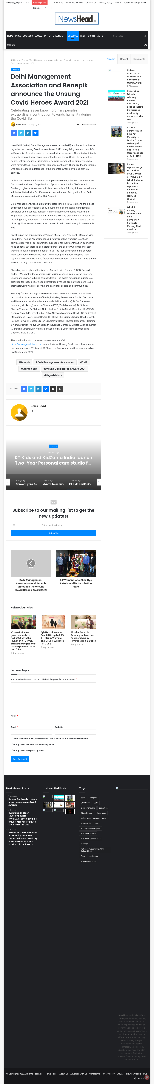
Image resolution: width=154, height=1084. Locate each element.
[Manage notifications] (147, 1077)
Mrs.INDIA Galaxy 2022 (90, 838)
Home (10, 36)
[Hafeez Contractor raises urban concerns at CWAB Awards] (116, 74)
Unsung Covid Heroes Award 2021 (65, 368)
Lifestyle (73, 36)
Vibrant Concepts (88, 861)
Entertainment (57, 36)
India (18, 36)
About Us (58, 2)
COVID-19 (85, 803)
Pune (83, 856)
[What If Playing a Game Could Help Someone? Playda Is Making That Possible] (116, 211)
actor (83, 798)
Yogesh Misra (54, 375)
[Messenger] (35, 133)
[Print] (60, 389)
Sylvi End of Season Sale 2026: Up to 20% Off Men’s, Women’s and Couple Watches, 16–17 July (53, 638)
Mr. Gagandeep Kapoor (90, 828)
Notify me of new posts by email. (29, 750)
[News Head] (77, 18)
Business (28, 36)
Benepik (25, 362)
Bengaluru (93, 798)
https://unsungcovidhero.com (26, 344)
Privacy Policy (105, 2)
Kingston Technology (90, 823)
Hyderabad (101, 813)
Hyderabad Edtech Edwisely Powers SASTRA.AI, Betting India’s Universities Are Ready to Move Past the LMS (135, 105)
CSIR (96, 803)
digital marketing (88, 808)
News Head (21, 124)
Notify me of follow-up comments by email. (34, 744)
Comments (139, 59)
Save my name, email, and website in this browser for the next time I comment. (51, 738)
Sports (91, 36)
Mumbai (84, 844)
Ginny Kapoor (86, 813)
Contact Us (91, 2)
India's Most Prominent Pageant (94, 818)
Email (14, 727)
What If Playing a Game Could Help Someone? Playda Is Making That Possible (134, 218)
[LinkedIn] (28, 133)
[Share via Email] (53, 389)
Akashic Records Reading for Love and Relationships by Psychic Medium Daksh (83, 636)
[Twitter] (21, 133)
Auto (100, 36)
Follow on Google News (135, 2)
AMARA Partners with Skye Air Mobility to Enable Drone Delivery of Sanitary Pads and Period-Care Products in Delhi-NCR (135, 142)
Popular (110, 59)
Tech (83, 36)
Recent (124, 59)
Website (59, 727)
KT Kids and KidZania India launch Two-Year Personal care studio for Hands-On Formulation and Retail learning (53, 465)
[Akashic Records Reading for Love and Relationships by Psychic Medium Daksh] (83, 622)
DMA (85, 362)
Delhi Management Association (55, 362)
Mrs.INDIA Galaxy (88, 833)
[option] (53, 460)
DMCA (118, 2)
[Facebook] (14, 133)
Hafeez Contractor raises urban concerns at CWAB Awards (135, 76)
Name (14, 716)
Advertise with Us (74, 2)
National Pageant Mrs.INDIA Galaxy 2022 (92, 850)
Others (11, 45)
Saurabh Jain (29, 368)
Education (40, 36)
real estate (93, 856)
